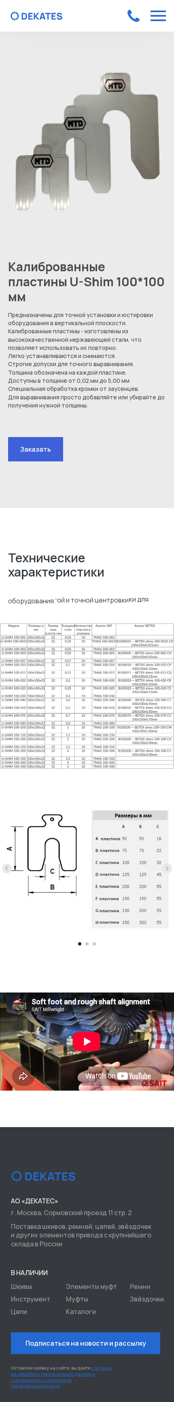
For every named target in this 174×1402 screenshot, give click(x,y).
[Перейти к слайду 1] (79, 943)
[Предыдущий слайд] (7, 868)
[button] (35, 449)
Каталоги (81, 1311)
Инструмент (30, 1299)
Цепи (19, 1311)
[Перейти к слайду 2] (87, 943)
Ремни (140, 1286)
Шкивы (21, 1286)
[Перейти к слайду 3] (94, 943)
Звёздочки (147, 1299)
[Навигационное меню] (158, 16)
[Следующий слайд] (167, 868)
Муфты (77, 1299)
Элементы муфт (91, 1286)
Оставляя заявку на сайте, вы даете (61, 1377)
